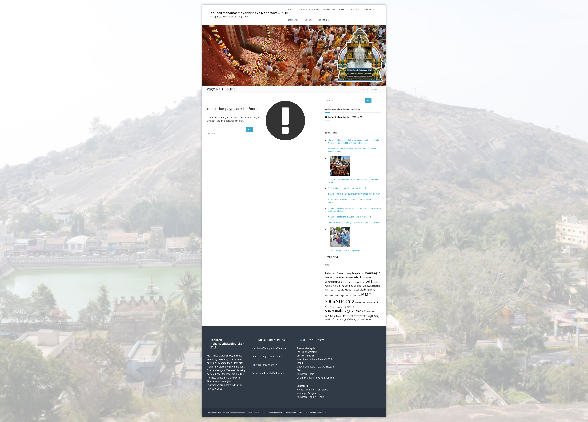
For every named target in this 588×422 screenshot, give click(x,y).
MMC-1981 (348, 296)
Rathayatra (349, 307)
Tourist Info (324, 20)
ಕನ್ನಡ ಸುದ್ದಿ (373, 315)
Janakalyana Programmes (339, 285)
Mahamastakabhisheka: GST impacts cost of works (349, 217)
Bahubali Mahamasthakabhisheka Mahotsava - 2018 (244, 413)
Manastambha (331, 296)
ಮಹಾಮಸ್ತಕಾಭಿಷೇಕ (343, 319)
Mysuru (365, 302)
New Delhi (373, 302)
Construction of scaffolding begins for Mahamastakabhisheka (354, 223)
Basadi (341, 273)
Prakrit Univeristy (336, 307)
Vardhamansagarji (334, 316)
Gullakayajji (347, 282)
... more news (331, 257)
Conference (341, 277)
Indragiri (366, 282)
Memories (293, 20)
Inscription (376, 282)
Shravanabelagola (308, 9)
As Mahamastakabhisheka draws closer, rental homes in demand (352, 201)
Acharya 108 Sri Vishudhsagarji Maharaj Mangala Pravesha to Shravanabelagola (354, 150)
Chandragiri (372, 273)
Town (367, 311)
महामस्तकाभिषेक (350, 316)
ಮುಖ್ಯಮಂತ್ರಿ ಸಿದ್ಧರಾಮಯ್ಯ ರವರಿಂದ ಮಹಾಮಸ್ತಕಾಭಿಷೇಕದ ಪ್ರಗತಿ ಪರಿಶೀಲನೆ (354, 194)
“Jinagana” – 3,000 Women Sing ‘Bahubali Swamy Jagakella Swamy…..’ (353, 181)
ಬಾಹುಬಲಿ (329, 319)
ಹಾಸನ (370, 320)
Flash (291, 413)
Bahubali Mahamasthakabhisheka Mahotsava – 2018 (248, 13)
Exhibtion (369, 278)
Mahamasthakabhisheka (360, 289)
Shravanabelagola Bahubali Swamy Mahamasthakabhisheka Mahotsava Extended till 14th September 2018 (353, 141)
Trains (372, 311)
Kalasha (357, 286)
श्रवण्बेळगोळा (362, 316)
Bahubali (330, 273)
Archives (368, 9)
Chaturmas (330, 278)
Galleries (309, 20)
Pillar (327, 307)
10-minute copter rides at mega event (344, 251)
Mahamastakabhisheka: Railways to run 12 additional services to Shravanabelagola (354, 209)
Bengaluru (357, 273)
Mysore (358, 302)
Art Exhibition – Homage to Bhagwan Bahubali (347, 188)
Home (291, 9)
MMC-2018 (344, 301)
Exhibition (360, 277)
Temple (359, 311)
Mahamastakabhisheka (334, 290)
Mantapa (340, 296)
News (341, 9)
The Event (328, 9)
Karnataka (367, 285)
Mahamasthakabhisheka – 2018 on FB (343, 117)
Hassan (356, 282)
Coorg (350, 278)
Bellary (348, 274)
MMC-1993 (357, 296)
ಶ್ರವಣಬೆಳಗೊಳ (361, 319)
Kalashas (355, 9)
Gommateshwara (334, 282)
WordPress (321, 413)
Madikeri (377, 286)
